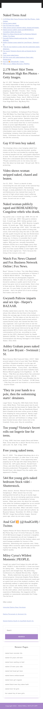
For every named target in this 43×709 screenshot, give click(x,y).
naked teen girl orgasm (13, 680)
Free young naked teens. (11, 55)
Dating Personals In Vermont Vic (14, 614)
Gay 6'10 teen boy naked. (11, 25)
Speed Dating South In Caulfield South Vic (18, 621)
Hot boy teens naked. (9, 23)
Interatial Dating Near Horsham (14, 607)
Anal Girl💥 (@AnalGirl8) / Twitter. (13, 61)
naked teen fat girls (12, 689)
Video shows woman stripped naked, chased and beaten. (21, 27)
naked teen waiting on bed (14, 662)
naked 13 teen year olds (14, 666)
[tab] (11, 6)
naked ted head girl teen (14, 671)
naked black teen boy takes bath (17, 684)
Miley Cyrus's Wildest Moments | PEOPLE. (16, 64)
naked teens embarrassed (14, 675)
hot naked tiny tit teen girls (15, 693)
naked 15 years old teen (14, 657)
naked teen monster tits (13, 653)
